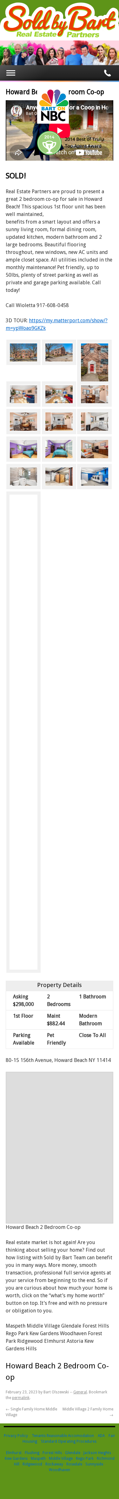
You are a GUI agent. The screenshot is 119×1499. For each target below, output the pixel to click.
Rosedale (74, 1464)
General (80, 1392)
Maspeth (38, 1458)
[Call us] (107, 73)
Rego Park (85, 1458)
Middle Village (61, 1458)
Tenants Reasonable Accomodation (63, 1436)
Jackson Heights (97, 1453)
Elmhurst (14, 1453)
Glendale (72, 1453)
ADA (101, 1436)
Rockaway (54, 1464)
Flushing (32, 1453)
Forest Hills (52, 1453)
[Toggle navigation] (11, 73)
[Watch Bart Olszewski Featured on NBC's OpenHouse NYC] (53, 122)
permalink (21, 1398)
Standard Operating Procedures (68, 1441)
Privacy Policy (16, 1436)
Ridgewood (32, 1464)
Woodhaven (59, 1470)
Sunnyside (94, 1464)
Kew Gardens (16, 1458)
